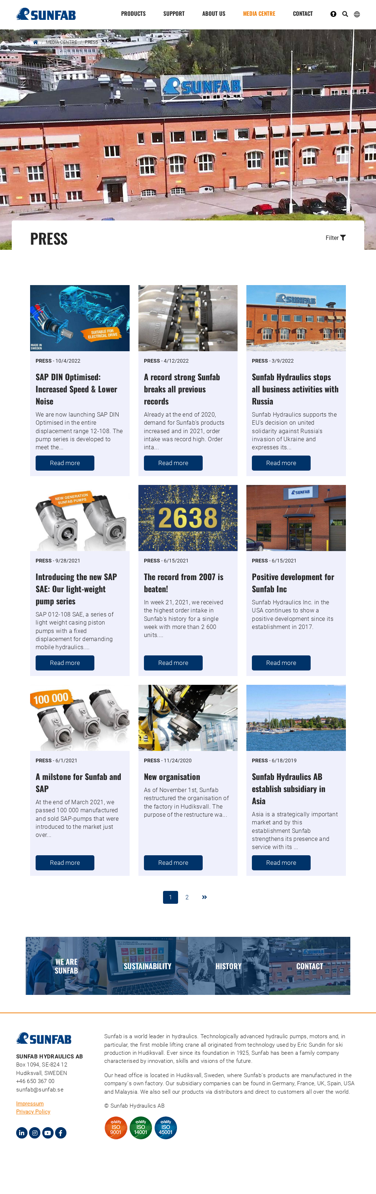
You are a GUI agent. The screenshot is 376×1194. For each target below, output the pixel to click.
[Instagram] (34, 1133)
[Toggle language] (357, 13)
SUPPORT (174, 13)
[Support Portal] (336, 14)
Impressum (30, 1103)
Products (133, 13)
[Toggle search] (345, 14)
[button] (301, 238)
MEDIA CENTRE (259, 13)
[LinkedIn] (22, 1133)
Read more (65, 463)
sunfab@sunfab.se (40, 1089)
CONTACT (303, 13)
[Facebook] (60, 1133)
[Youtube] (48, 1133)
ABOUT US (213, 13)
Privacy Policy (33, 1111)
